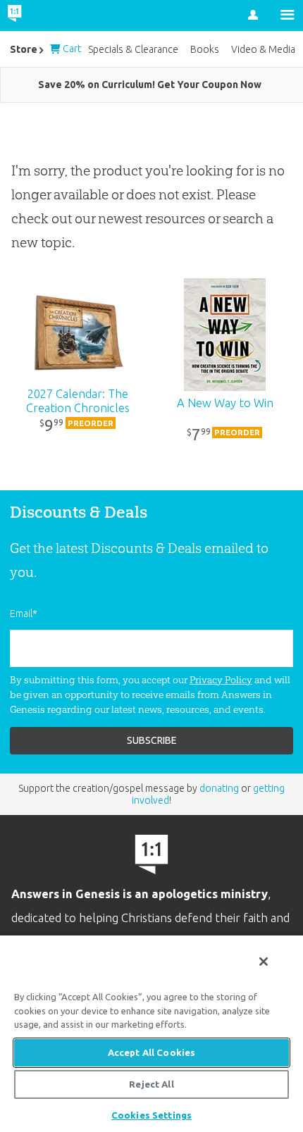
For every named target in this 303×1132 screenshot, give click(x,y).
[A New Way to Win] (225, 334)
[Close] (263, 961)
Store (23, 49)
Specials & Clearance (133, 49)
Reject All (151, 1084)
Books (204, 49)
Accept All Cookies (151, 1052)
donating (219, 788)
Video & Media (263, 49)
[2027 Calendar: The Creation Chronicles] (78, 334)
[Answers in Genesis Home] (44, 15)
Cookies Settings (151, 1115)
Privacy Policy (221, 679)
